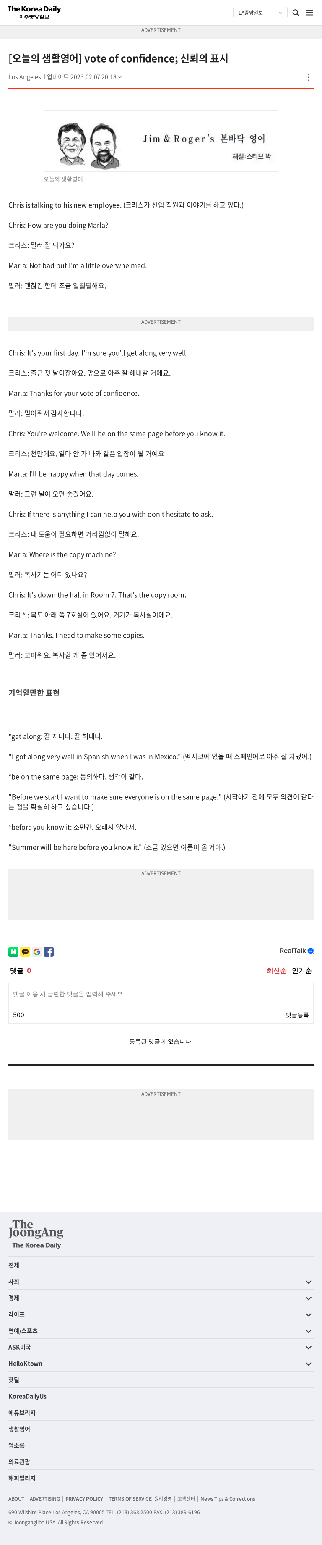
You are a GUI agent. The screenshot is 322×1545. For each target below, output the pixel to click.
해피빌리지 (22, 1478)
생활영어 (19, 1428)
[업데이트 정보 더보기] (85, 76)
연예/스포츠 (23, 1330)
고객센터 (186, 1499)
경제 (13, 1297)
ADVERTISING (45, 1499)
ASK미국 (19, 1347)
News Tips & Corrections (227, 1499)
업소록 (16, 1445)
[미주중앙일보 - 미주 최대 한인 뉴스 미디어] (34, 12)
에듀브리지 (22, 1412)
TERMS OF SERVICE (130, 1499)
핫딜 (13, 1379)
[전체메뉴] (309, 13)
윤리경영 (163, 1499)
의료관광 (19, 1461)
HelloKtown (25, 1363)
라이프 (16, 1314)
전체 (13, 1265)
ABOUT (16, 1499)
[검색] (296, 13)
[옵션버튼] (309, 77)
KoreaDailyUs (27, 1396)
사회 (13, 1281)
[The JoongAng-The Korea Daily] (36, 1234)
